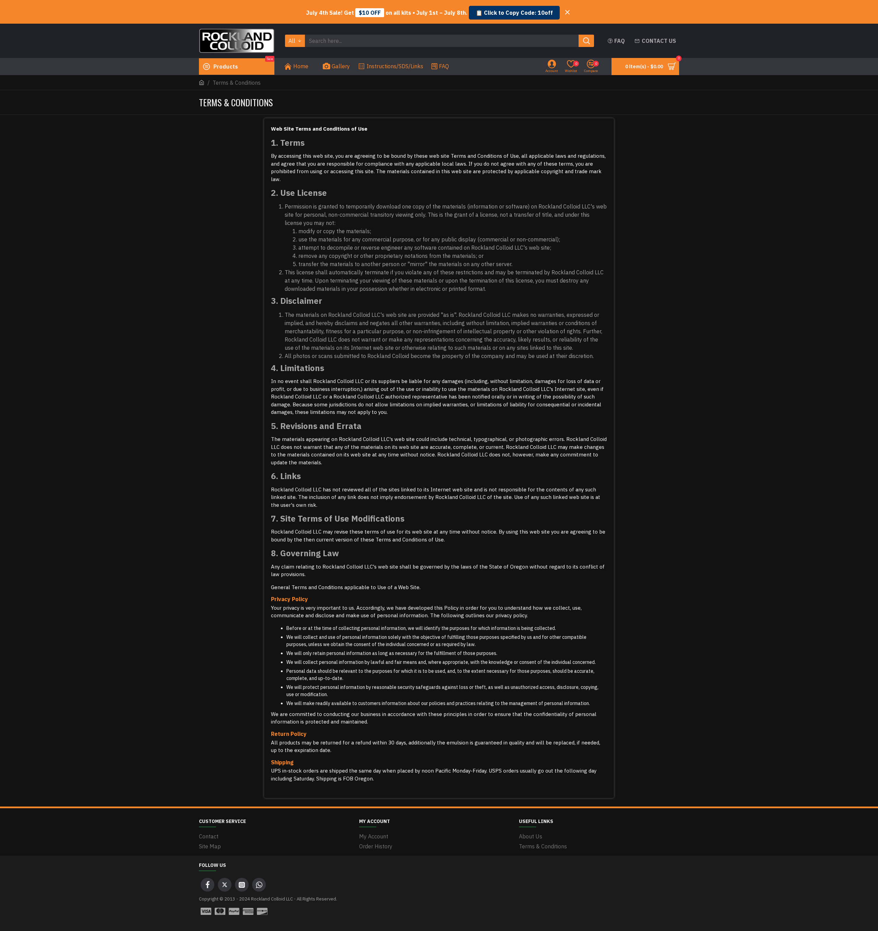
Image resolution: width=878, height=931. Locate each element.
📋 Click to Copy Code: (514, 12)
